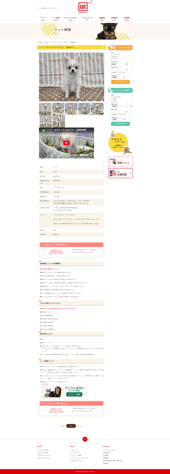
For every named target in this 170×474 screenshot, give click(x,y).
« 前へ (63, 426)
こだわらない (117, 54)
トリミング (73, 450)
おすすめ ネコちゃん (43, 458)
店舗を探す (106, 452)
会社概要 (106, 455)
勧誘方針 (106, 463)
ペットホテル (74, 452)
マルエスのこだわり (109, 450)
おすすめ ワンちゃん (43, 455)
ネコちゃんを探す (43, 452)
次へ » (80, 426)
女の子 (115, 58)
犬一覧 (46, 42)
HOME (40, 42)
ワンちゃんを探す (43, 450)
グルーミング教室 (75, 455)
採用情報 (106, 458)
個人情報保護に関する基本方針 (112, 460)
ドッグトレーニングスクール (79, 458)
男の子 (115, 56)
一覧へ (71, 426)
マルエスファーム (75, 460)
